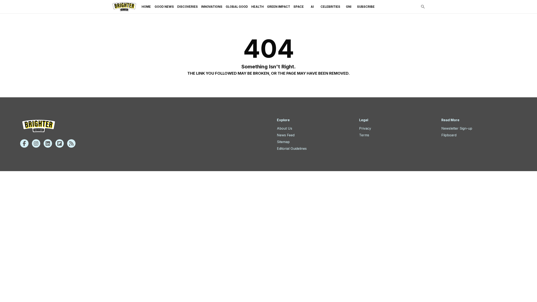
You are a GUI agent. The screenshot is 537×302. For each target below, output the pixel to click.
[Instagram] (36, 143)
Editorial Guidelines (292, 148)
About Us (284, 128)
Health (257, 6)
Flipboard (448, 135)
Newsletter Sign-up (456, 128)
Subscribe (366, 6)
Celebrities (330, 6)
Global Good (237, 6)
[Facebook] (24, 143)
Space (298, 6)
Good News (164, 6)
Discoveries (187, 6)
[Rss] (71, 143)
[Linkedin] (48, 143)
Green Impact (278, 6)
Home (146, 6)
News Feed (286, 135)
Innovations (211, 6)
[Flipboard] (59, 143)
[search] (423, 7)
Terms (364, 135)
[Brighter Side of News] (124, 6)
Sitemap (283, 142)
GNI (348, 6)
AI (312, 6)
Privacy (365, 128)
